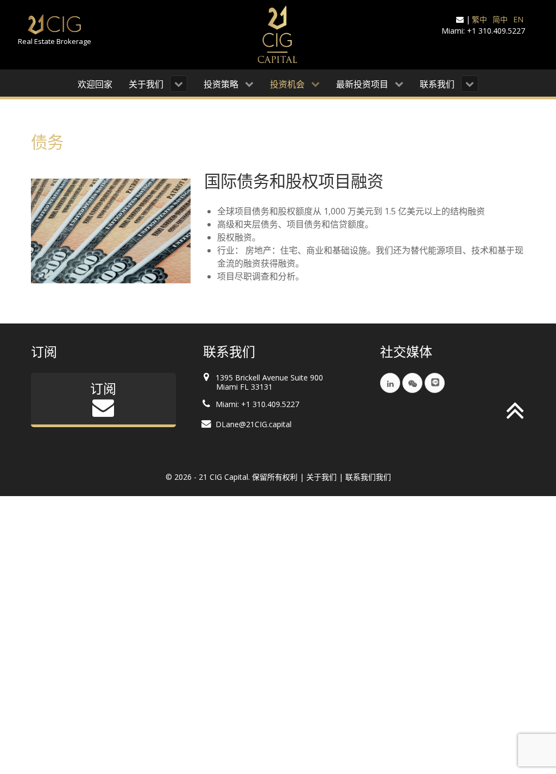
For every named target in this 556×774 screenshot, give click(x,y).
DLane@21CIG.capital (254, 424)
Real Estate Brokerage (54, 41)
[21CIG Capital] (277, 34)
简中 (500, 19)
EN (518, 19)
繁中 (479, 19)
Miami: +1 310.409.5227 (257, 404)
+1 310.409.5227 (496, 31)
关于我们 (321, 477)
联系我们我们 (368, 477)
